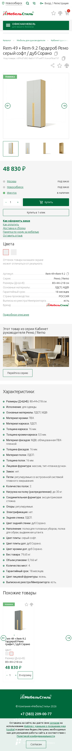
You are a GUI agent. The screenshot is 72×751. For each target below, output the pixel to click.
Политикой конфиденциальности (36, 736)
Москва (11, 181)
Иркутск (12, 192)
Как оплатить (11, 224)
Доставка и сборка (14, 228)
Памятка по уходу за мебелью (21, 231)
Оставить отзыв (13, 235)
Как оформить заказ (16, 220)
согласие (54, 722)
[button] (7, 105)
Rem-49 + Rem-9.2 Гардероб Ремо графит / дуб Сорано (17, 641)
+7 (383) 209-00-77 (36, 714)
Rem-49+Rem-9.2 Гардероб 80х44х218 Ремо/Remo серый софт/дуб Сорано (6, 252)
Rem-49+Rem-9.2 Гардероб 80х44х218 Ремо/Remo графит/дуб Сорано (14, 252)
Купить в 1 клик (36, 212)
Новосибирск (15, 187)
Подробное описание (16, 314)
